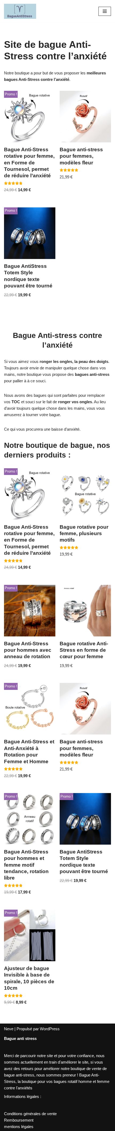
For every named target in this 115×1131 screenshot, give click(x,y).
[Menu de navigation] (104, 11)
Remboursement (18, 1120)
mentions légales (18, 1126)
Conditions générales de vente (30, 1113)
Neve (8, 1028)
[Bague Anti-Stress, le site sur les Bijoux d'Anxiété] (20, 11)
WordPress (50, 1028)
